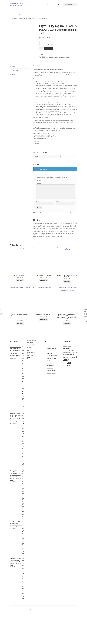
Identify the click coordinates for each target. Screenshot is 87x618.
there (64, 365)
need (71, 354)
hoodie (73, 352)
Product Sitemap (50, 365)
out (73, 354)
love (65, 354)
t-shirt (61, 57)
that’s (74, 363)
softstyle (75, 359)
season (67, 357)
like (76, 352)
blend (71, 348)
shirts (72, 357)
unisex (67, 365)
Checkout (43, 4)
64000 (65, 346)
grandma (75, 350)
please (51, 57)
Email (58, 201)
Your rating (38, 180)
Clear (52, 44)
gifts (70, 350)
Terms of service (50, 350)
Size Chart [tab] (12, 78)
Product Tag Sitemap (51, 373)
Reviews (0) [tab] (12, 74)
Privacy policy (50, 353)
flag (66, 350)
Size (40, 42)
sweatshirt (64, 363)
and (68, 346)
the (76, 363)
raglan (64, 357)
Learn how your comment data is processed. (61, 212)
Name (37, 201)
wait (64, 57)
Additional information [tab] (14, 70)
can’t (74, 348)
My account (49, 4)
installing (48, 57)
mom (68, 354)
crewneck (64, 350)
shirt (70, 357)
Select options (20, 280)
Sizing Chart (49, 346)
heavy (70, 352)
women (73, 365)
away (70, 346)
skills (58, 57)
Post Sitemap (50, 368)
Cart (39, 4)
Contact (48, 360)
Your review (39, 183)
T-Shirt (15, 18)
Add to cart (48, 49)
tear (72, 362)
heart (67, 352)
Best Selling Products (19, 14)
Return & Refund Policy (52, 355)
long (63, 354)
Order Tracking (56, 4)
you (75, 365)
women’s (68, 57)
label (75, 352)
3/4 (63, 346)
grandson (64, 352)
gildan (72, 350)
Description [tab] (12, 66)
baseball (43, 57)
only (72, 354)
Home (11, 14)
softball (72, 360)
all (66, 346)
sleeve (69, 360)
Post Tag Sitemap (51, 370)
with (71, 365)
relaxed (55, 57)
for (68, 350)
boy (72, 348)
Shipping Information (51, 358)
